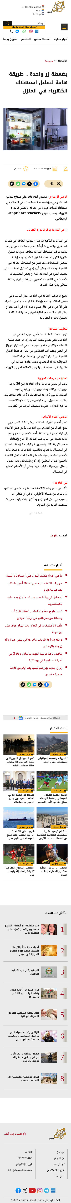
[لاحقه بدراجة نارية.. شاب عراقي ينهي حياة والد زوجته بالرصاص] (49, 1057)
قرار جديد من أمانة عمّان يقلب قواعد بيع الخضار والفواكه (24, 993)
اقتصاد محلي (42, 39)
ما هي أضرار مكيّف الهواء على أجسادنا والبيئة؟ (34, 576)
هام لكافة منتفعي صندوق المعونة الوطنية (23, 1014)
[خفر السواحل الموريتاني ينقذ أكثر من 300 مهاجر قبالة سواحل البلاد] (18, 744)
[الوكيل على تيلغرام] (46, 1190)
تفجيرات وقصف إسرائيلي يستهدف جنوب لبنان (53, 760)
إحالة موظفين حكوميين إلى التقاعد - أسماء (23, 1078)
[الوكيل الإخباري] (56, 8)
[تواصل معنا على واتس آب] (24, 31)
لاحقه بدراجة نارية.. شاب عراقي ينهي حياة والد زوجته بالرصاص (24, 1057)
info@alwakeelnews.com (20, 1170)
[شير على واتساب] (18, 184)
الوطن (53, 535)
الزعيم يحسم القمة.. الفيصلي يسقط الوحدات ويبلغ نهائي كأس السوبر (53, 798)
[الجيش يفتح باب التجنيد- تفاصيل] (49, 972)
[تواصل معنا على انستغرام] (31, 31)
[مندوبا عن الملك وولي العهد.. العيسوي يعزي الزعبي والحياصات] (18, 781)
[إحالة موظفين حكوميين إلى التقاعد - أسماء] (49, 1078)
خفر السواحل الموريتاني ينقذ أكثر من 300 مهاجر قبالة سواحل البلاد (20, 762)
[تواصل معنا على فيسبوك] (17, 31)
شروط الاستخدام (55, 1170)
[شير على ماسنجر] (24, 183)
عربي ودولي (57, 754)
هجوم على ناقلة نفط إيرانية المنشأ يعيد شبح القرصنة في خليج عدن (20, 835)
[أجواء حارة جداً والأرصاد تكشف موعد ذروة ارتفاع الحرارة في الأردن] (49, 950)
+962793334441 (24, 1158)
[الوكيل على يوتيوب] (32, 1190)
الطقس (26, 39)
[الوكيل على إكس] (24, 1190)
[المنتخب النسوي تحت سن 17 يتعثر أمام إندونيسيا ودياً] (18, 854)
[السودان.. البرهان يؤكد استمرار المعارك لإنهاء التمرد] (52, 854)
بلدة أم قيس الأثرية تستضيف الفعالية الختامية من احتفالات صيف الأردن (52, 835)
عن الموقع (59, 1158)
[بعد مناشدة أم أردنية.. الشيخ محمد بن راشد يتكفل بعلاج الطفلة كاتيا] (49, 929)
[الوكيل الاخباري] (58, 1134)
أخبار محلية (61, 39)
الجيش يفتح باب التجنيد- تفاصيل (25, 972)
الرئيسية (63, 60)
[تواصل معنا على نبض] (36, 31)
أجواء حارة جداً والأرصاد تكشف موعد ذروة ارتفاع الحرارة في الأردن (24, 950)
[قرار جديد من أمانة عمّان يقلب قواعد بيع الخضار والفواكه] (49, 993)
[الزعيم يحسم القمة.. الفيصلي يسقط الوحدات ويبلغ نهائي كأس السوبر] (52, 781)
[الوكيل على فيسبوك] (18, 1190)
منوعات (49, 61)
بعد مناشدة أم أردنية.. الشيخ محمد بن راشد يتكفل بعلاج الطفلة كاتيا (22, 929)
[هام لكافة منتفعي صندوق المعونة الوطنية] (49, 1014)
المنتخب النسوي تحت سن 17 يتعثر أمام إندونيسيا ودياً (19, 871)
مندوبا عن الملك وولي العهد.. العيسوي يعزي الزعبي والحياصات (21, 798)
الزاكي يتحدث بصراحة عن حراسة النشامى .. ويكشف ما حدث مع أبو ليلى (23, 1036)
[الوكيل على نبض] (53, 1190)
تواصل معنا (58, 1164)
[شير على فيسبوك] (35, 184)
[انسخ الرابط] (12, 184)
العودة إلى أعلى (13, 1134)
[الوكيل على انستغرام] (40, 1190)
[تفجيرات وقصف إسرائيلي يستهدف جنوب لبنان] (52, 744)
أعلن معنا (59, 1176)
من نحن (60, 1152)
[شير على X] (29, 184)
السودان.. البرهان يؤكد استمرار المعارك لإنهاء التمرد (54, 871)
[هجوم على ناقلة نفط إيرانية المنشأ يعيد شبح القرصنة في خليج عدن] (18, 817)
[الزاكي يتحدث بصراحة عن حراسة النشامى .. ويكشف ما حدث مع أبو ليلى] (49, 1036)
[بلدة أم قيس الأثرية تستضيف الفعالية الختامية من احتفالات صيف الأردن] (52, 817)
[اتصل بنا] (11, 31)
